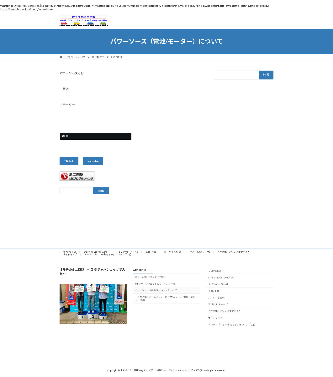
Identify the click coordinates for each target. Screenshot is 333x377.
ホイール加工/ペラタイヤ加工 (150, 277)
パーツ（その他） (173, 252)
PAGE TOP (322, 362)
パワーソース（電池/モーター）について (156, 290)
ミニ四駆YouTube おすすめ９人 (233, 252)
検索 (101, 191)
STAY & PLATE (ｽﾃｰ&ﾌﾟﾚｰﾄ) (96, 252)
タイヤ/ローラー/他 (128, 252)
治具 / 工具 (150, 252)
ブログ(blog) (69, 252)
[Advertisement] (166, 337)
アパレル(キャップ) (200, 252)
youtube (92, 161)
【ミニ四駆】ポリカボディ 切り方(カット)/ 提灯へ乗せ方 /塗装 (165, 299)
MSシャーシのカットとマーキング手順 (155, 283)
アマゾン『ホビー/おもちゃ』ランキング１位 (107, 254)
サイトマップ (70, 254)
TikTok (69, 161)
